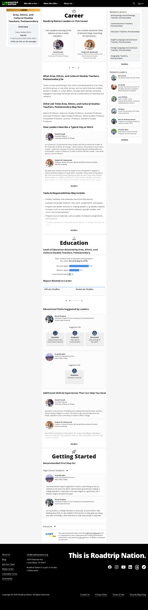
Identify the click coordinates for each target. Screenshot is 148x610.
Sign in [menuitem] (141, 3)
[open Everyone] (55, 526)
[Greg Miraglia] (49, 357)
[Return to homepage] (10, 3)
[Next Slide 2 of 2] (78, 67)
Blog (4, 559)
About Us (6, 554)
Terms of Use (118, 594)
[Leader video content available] (49, 137)
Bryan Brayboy (60, 316)
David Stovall (60, 134)
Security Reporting (138, 594)
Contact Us (85, 594)
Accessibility (7, 578)
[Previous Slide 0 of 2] (69, 67)
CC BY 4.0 (81, 538)
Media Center (8, 569)
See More (74, 186)
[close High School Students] (67, 470)
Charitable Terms (9, 574)
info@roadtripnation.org (37, 554)
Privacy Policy (101, 594)
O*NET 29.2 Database (92, 533)
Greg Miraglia (60, 354)
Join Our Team (8, 564)
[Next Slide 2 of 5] (82, 300)
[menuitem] (32, 3)
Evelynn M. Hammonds (63, 160)
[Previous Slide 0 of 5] (66, 300)
